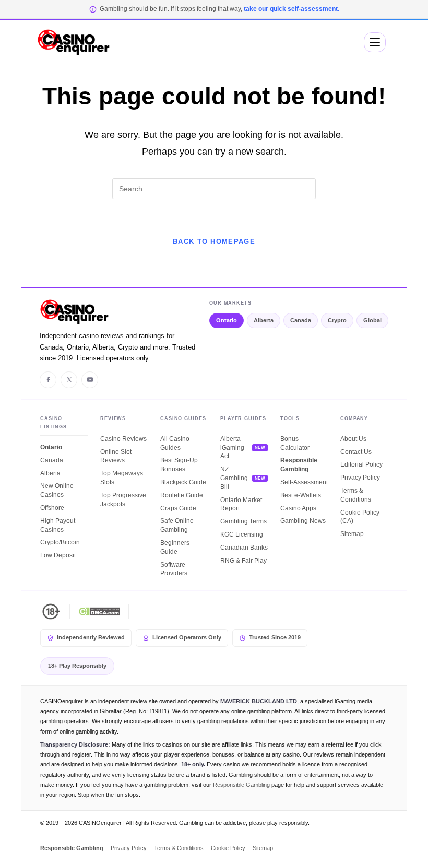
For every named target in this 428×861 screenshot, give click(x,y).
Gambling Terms (243, 521)
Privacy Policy (360, 477)
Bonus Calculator (295, 443)
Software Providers (173, 569)
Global (372, 320)
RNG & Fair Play (243, 560)
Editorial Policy (361, 464)
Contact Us (356, 452)
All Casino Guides (174, 443)
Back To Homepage (214, 242)
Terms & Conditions (355, 495)
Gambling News (303, 521)
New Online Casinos (57, 490)
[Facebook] (48, 379)
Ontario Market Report (241, 504)
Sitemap (352, 534)
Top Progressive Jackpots (123, 500)
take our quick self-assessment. (291, 9)
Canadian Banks (244, 547)
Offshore (52, 507)
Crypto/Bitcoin (60, 542)
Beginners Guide (174, 547)
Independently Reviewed (91, 637)
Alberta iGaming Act (232, 447)
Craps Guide (178, 508)
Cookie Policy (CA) (359, 517)
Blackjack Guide (183, 482)
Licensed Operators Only (186, 637)
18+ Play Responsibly (77, 665)
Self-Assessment (304, 482)
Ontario (226, 320)
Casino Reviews (123, 439)
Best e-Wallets (300, 495)
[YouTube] (89, 379)
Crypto (337, 320)
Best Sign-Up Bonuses (179, 465)
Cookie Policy (228, 848)
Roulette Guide (181, 495)
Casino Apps (298, 508)
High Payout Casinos (57, 525)
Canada (300, 320)
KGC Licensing (241, 534)
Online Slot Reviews (116, 456)
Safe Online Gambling (177, 525)
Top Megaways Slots (121, 478)
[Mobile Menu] (375, 42)
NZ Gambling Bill (234, 478)
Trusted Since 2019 (275, 637)
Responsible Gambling (298, 465)
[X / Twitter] (69, 379)
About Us (353, 439)
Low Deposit (58, 555)
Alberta (264, 320)
